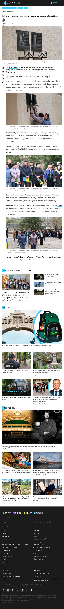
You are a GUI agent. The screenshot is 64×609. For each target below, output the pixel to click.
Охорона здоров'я (39, 542)
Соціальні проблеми (40, 556)
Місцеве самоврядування (9, 11)
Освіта (35, 536)
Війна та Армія (33, 8)
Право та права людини (10, 547)
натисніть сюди (25, 600)
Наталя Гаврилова (11, 20)
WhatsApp (31, 257)
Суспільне (31, 599)
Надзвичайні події (39, 539)
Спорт (4, 559)
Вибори (4, 539)
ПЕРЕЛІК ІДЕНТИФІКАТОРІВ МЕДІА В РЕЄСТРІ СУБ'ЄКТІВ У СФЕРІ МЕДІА (46, 579)
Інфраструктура (38, 545)
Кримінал (5, 533)
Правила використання (41, 573)
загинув (9, 149)
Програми (5, 579)
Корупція (36, 530)
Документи (37, 576)
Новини (4, 522)
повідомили (23, 76)
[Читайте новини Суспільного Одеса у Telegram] (22, 590)
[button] (3, 67)
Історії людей (37, 550)
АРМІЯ (26, 8)
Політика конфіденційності (11, 576)
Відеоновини (6, 562)
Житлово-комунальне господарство (15, 545)
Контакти (5, 570)
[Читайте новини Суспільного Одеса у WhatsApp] (26, 590)
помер (59, 205)
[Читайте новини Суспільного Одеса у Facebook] (3, 590)
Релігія (35, 553)
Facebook (46, 257)
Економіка (5, 536)
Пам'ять (20, 8)
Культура (36, 533)
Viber (38, 257)
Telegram (22, 257)
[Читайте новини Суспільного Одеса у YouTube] (12, 590)
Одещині (13, 67)
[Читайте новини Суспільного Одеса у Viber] (17, 590)
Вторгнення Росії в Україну (9, 8)
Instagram (56, 257)
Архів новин (37, 570)
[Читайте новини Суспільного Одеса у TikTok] (31, 590)
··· (45, 3)
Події (3, 530)
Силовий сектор (7, 550)
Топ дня (35, 562)
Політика (5, 553)
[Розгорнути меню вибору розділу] (19, 3)
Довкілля (5, 542)
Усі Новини (25, 3)
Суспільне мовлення (9, 573)
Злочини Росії (43, 8)
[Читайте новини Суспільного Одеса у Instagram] (8, 590)
